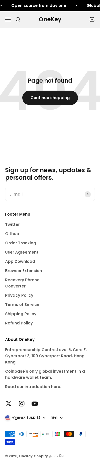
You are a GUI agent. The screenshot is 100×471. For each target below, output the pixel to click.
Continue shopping (50, 97)
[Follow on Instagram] (21, 403)
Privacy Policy (19, 295)
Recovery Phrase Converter (22, 283)
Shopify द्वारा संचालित (49, 456)
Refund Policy (19, 323)
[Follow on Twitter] (8, 403)
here (55, 386)
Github (12, 233)
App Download (20, 261)
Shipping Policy (20, 313)
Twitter (12, 224)
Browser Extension (23, 270)
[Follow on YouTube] (34, 403)
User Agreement (21, 252)
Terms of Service (22, 304)
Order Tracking (20, 243)
